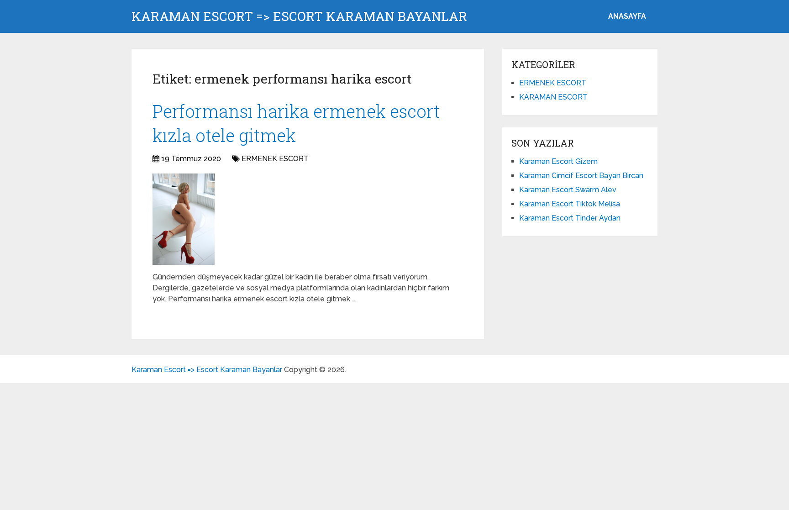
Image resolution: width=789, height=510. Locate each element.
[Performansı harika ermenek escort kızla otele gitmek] (184, 219)
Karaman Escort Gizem (558, 161)
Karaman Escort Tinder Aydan (570, 218)
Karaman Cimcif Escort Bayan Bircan (581, 175)
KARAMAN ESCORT (553, 97)
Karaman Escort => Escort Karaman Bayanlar (299, 16)
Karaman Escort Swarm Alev (567, 189)
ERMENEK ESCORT (275, 158)
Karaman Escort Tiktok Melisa (569, 204)
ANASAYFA (627, 16)
